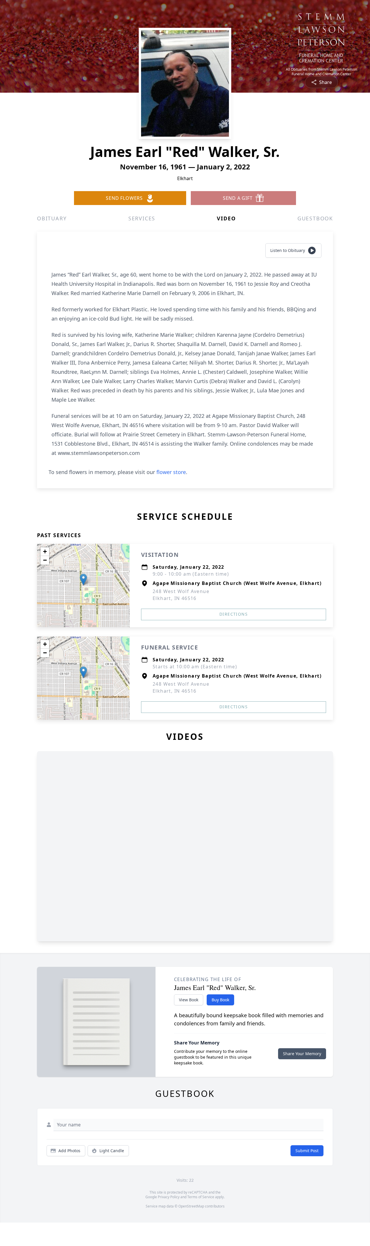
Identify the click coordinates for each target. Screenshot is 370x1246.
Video (226, 218)
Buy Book (220, 999)
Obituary (51, 218)
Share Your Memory (302, 1053)
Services (141, 218)
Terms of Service (200, 1196)
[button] (83, 580)
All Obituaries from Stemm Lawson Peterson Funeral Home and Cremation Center (321, 71)
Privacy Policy (169, 1196)
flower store (171, 472)
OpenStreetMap (191, 1206)
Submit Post (307, 1150)
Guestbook (315, 218)
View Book (188, 999)
